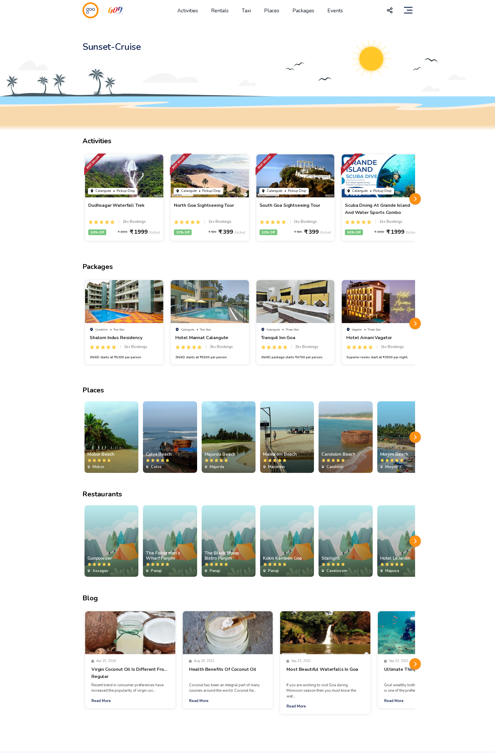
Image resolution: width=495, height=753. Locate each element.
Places (271, 10)
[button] (415, 198)
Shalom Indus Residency (116, 338)
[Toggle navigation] (408, 10)
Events (335, 10)
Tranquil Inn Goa (278, 338)
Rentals (220, 10)
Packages (303, 10)
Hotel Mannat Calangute (201, 338)
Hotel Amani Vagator (369, 338)
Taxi (246, 10)
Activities (187, 10)
